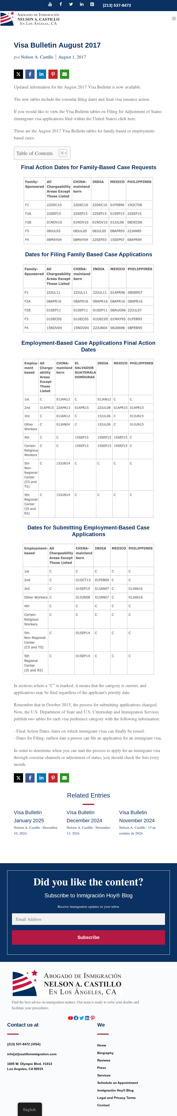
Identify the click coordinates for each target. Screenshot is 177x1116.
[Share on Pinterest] (53, 74)
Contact (103, 1105)
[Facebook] (60, 4)
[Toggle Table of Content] (60, 153)
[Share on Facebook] (30, 74)
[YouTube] (50, 4)
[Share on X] (18, 74)
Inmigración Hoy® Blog (115, 1090)
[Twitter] (71, 4)
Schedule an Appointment (117, 1083)
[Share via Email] (64, 74)
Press (101, 1068)
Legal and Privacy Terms (116, 1098)
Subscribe (88, 937)
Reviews (103, 1060)
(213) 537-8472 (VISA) (24, 1044)
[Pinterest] (92, 4)
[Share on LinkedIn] (41, 74)
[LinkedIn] (81, 4)
